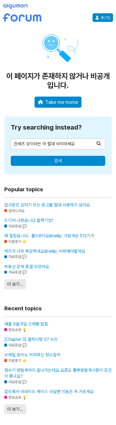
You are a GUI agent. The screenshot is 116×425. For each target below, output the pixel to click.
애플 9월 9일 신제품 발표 (26, 324)
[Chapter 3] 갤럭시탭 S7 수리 (31, 339)
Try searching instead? (46, 127)
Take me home (61, 102)
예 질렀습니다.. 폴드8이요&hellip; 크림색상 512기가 (49, 235)
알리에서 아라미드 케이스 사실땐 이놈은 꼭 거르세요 (49, 391)
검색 (58, 160)
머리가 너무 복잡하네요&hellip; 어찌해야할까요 (44, 251)
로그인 (105, 17)
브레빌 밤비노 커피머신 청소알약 (32, 354)
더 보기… (15, 284)
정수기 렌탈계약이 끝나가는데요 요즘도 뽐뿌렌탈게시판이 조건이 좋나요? (58, 373)
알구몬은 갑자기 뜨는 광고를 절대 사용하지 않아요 (47, 204)
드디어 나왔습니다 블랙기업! (28, 220)
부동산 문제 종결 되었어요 (26, 266)
